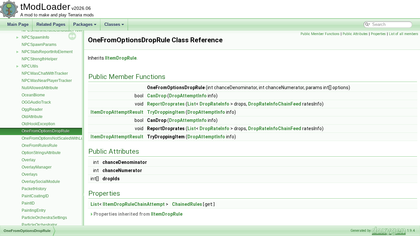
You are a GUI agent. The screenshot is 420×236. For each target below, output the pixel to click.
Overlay (28, 160)
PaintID (28, 203)
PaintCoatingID (35, 196)
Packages (83, 24)
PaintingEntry (34, 210)
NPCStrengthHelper (39, 59)
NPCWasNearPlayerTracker (47, 80)
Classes (112, 24)
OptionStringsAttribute (41, 152)
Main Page (18, 24)
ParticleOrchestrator (39, 225)
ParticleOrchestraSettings (44, 217)
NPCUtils (30, 66)
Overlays (29, 174)
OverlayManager (37, 167)
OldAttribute (32, 116)
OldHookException (38, 124)
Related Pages (50, 24)
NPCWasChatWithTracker (45, 73)
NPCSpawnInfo (35, 37)
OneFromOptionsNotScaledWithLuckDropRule (63, 138)
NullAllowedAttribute (40, 88)
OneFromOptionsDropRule (46, 131)
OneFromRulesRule (39, 145)
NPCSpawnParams (39, 44)
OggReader (32, 109)
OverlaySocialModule (41, 181)
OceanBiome (33, 95)
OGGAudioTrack (36, 102)
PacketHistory (34, 189)
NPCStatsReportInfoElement (47, 51)
